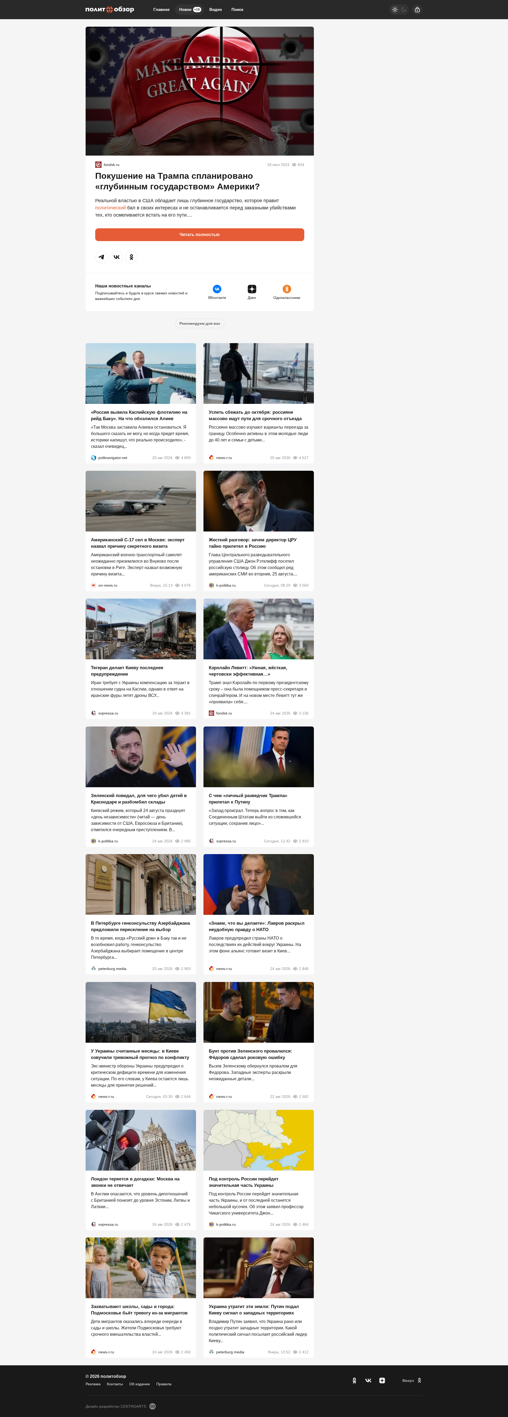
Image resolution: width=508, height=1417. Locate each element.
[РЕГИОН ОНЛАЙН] (211, 457)
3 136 (304, 713)
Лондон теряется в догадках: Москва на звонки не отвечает (135, 1182)
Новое (189, 9)
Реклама (93, 1384)
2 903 (186, 969)
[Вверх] (412, 1380)
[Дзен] (382, 1380)
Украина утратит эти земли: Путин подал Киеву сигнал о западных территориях (254, 1310)
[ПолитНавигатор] (93, 457)
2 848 (304, 969)
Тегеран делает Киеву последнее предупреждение (127, 671)
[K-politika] (211, 585)
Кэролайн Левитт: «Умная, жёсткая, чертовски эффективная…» (248, 671)
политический (110, 207)
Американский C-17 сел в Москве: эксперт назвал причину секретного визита (138, 543)
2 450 (186, 1352)
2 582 (304, 1096)
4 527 (304, 457)
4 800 (186, 457)
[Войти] (417, 9)
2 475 (186, 1224)
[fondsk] (98, 164)
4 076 (186, 585)
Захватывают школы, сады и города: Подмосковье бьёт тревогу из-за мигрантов (139, 1310)
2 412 (304, 1352)
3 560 (304, 585)
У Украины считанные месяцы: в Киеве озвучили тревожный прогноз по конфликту (140, 1054)
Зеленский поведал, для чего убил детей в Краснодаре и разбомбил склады (139, 798)
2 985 (186, 841)
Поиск (237, 9)
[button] (101, 257)
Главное (161, 9)
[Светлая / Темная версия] (399, 9)
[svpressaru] (93, 713)
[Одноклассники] (354, 1380)
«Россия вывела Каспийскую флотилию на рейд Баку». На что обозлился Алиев (139, 415)
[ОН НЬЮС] (93, 585)
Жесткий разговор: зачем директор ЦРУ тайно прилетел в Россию (253, 543)
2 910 (304, 841)
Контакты (115, 1384)
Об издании (139, 1384)
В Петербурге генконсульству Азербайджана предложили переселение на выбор (140, 926)
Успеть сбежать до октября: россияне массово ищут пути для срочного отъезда (255, 415)
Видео (215, 9)
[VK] (368, 1380)
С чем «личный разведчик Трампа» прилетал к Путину (248, 798)
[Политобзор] (110, 9)
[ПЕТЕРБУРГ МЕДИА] (93, 968)
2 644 (186, 1096)
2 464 (304, 1224)
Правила (163, 1384)
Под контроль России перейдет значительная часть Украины (243, 1182)
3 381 (186, 713)
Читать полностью (199, 234)
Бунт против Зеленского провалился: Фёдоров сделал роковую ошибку (250, 1054)
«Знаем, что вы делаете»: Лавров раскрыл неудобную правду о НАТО (257, 926)
